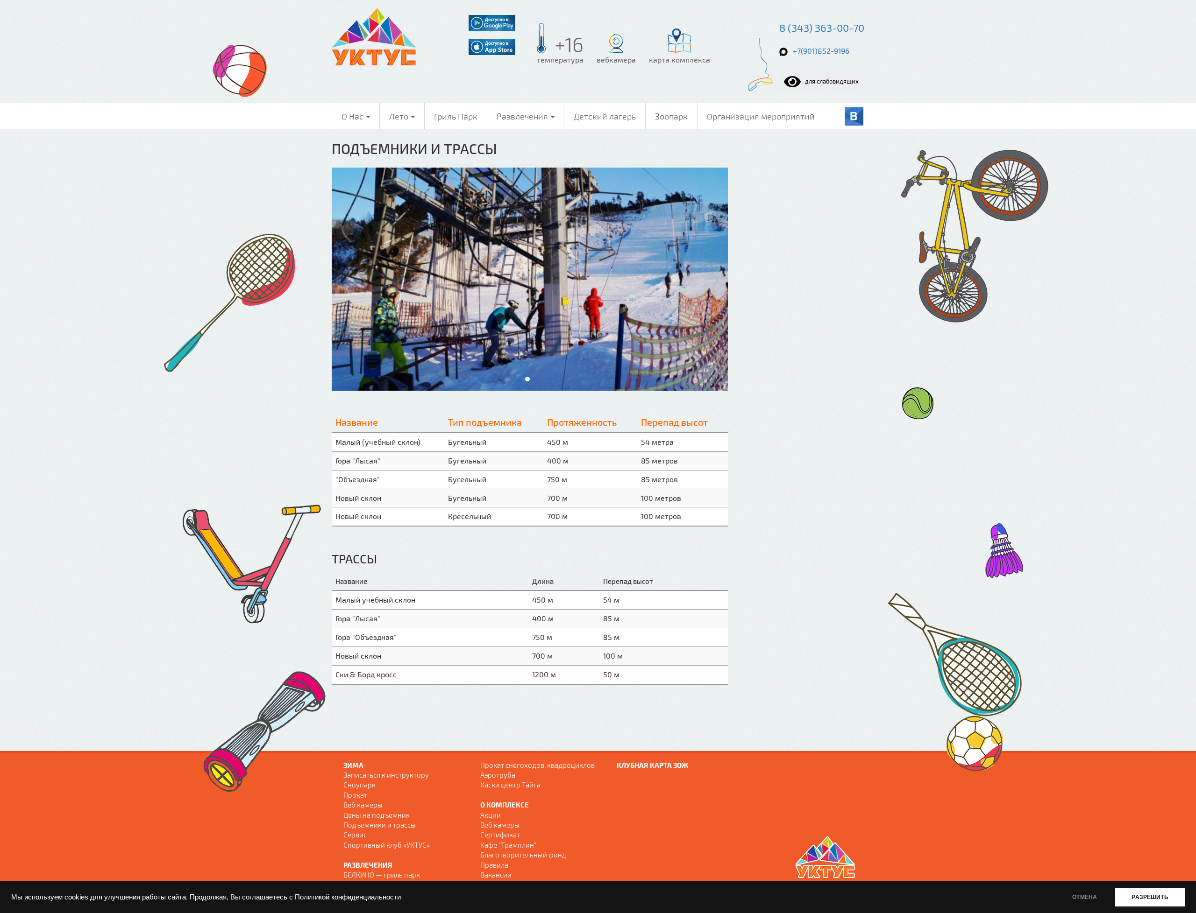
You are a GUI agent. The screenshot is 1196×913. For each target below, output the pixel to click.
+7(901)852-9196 (821, 50)
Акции (490, 815)
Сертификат (500, 834)
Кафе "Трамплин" (508, 845)
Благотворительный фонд (523, 854)
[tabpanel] (530, 279)
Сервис (355, 834)
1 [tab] (527, 379)
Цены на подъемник (376, 815)
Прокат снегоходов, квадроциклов (537, 765)
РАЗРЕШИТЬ (1150, 897)
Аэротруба (497, 775)
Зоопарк (671, 116)
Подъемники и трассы (379, 825)
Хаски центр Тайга (510, 784)
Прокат (355, 795)
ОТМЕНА (1084, 897)
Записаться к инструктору (386, 775)
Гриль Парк (455, 116)
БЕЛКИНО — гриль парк (381, 875)
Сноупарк (359, 784)
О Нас (353, 116)
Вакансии (496, 875)
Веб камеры (363, 805)
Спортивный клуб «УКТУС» (386, 845)
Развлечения (523, 116)
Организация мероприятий (761, 116)
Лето (399, 116)
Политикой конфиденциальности (348, 897)
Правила (494, 865)
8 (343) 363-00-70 (821, 27)
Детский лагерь (605, 116)
